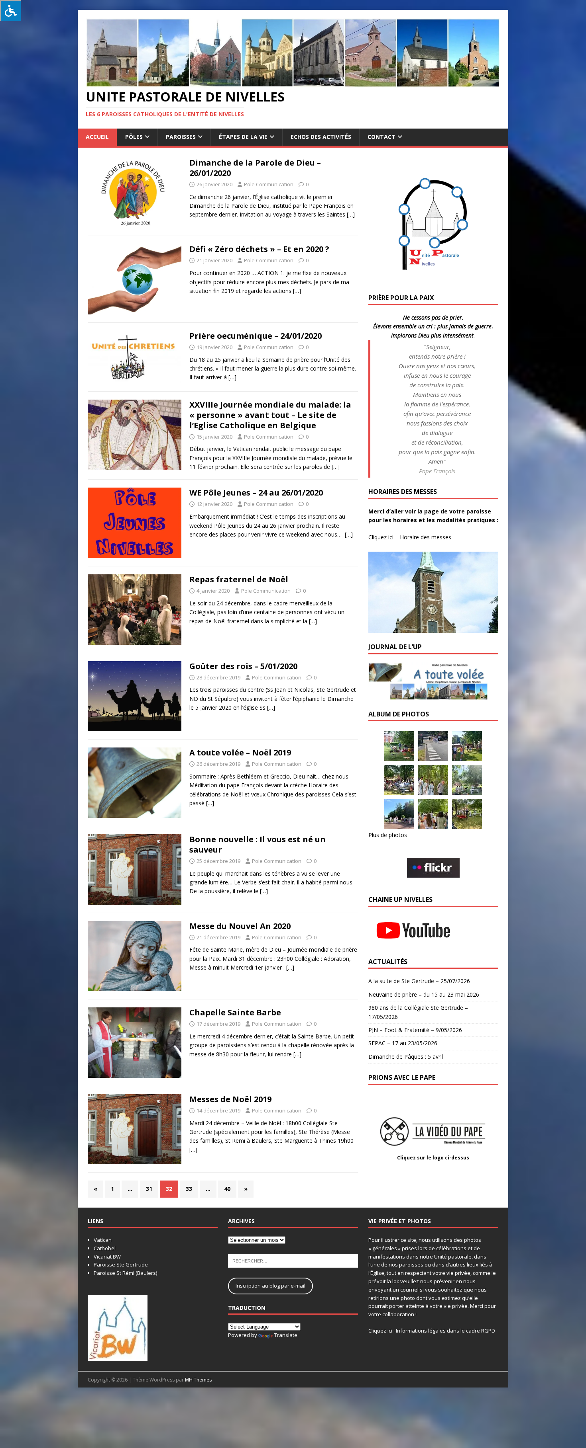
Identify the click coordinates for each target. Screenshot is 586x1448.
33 (189, 1188)
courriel (409, 1289)
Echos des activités (321, 137)
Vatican (103, 1239)
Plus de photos (387, 835)
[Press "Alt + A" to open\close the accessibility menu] (10, 10)
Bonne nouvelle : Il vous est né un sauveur (257, 844)
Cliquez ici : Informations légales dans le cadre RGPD (431, 1330)
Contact (381, 137)
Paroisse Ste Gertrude (121, 1264)
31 (149, 1188)
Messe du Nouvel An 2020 (240, 926)
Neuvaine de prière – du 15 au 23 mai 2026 (423, 994)
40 (227, 1188)
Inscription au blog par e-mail (270, 1285)
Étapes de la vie (243, 137)
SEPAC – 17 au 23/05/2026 (402, 1043)
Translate (285, 1335)
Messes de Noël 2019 (230, 1099)
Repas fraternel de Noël (238, 579)
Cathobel (105, 1248)
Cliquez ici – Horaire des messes (409, 537)
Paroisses (181, 137)
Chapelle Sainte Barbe (235, 1012)
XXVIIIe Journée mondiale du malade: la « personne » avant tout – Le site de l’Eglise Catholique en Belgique (270, 415)
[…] (351, 214)
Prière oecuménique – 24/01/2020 (255, 335)
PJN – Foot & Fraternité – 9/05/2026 (415, 1030)
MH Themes (198, 1379)
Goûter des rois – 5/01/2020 (243, 666)
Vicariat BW (107, 1256)
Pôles (134, 137)
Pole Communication (268, 184)
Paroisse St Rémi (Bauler (123, 1272)
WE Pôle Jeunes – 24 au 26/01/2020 (256, 492)
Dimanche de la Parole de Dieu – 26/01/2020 (255, 167)
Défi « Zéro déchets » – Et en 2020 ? (259, 249)
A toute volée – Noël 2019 (240, 752)
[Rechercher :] (293, 1260)
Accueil (97, 137)
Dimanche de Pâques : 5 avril (405, 1056)
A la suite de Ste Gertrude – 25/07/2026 (419, 981)
